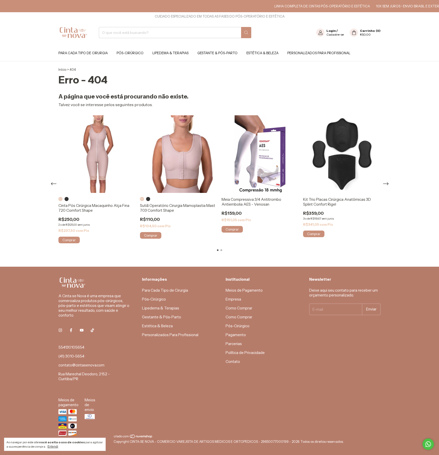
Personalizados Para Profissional (318, 53)
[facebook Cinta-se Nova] (71, 330)
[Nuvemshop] (133, 437)
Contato (233, 361)
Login (331, 31)
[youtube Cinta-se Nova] (82, 330)
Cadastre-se (335, 34)
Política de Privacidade (245, 352)
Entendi (53, 446)
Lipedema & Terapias (170, 53)
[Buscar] (246, 32)
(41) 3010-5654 (71, 356)
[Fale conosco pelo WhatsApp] (428, 444)
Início (62, 69)
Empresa (233, 299)
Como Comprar (239, 308)
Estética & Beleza (262, 53)
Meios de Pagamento (244, 290)
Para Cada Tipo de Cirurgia (83, 53)
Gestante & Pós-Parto (217, 53)
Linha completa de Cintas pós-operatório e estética (314, 6)
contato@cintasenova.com (81, 365)
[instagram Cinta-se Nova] (60, 330)
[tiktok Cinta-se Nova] (92, 330)
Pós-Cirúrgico (130, 53)
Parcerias (234, 343)
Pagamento (236, 334)
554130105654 (71, 347)
